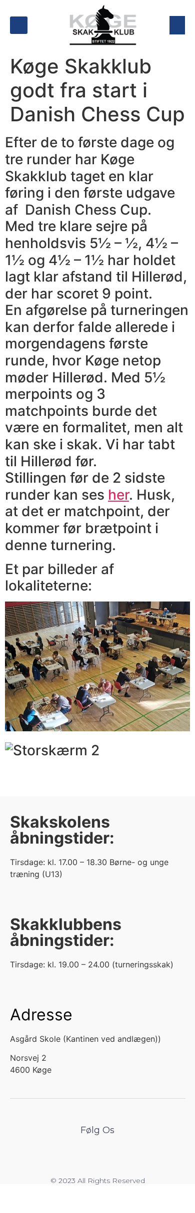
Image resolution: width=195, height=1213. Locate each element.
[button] (19, 25)
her (118, 494)
